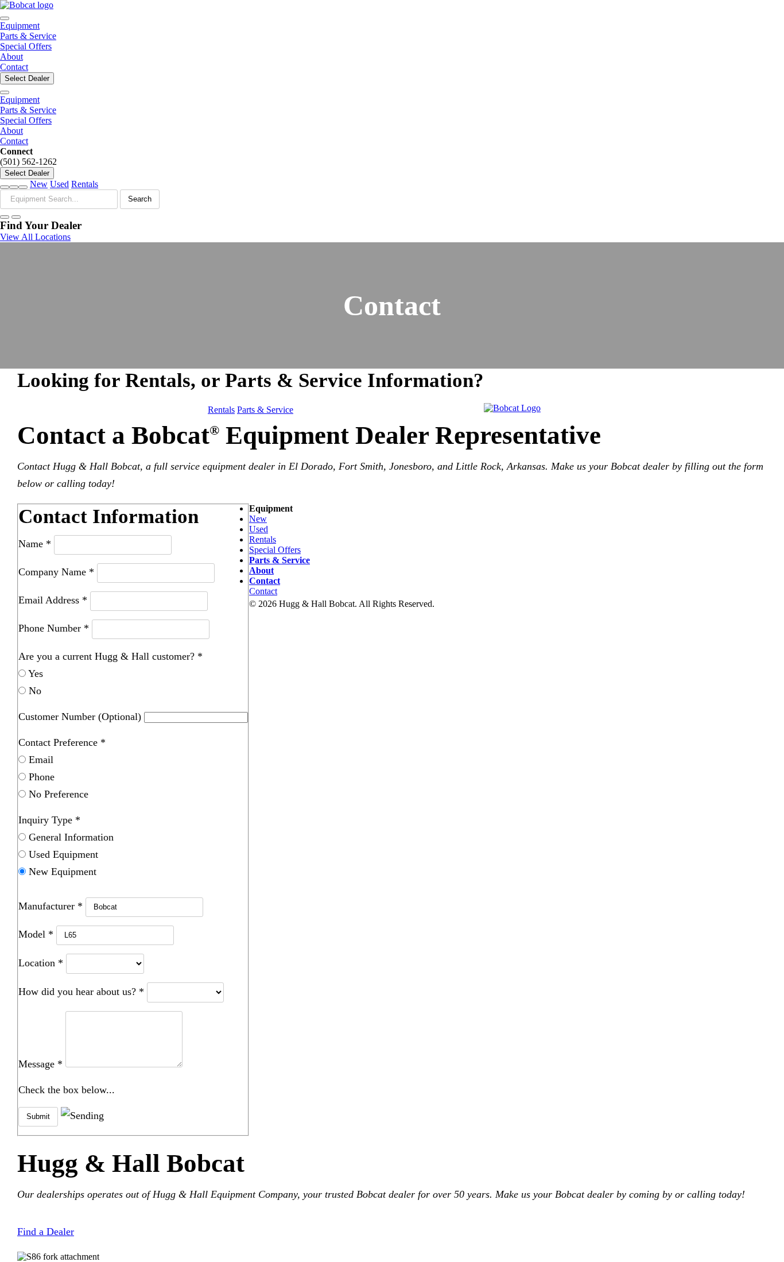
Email (39, 759)
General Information (70, 837)
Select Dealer (27, 78)
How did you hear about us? (81, 991)
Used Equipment (62, 854)
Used (59, 184)
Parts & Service (28, 36)
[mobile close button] (4, 92)
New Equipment (61, 871)
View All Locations (35, 237)
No (33, 690)
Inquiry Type (49, 820)
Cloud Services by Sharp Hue (493, 604)
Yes (34, 673)
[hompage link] (26, 5)
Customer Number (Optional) (81, 716)
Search (140, 199)
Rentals (84, 184)
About (11, 56)
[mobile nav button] (4, 18)
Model (35, 934)
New (39, 184)
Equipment (20, 25)
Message (40, 1064)
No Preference (57, 794)
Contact (14, 67)
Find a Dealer (45, 1231)
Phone (40, 777)
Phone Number (53, 628)
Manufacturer (50, 906)
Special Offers (26, 46)
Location (40, 963)
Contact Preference (62, 742)
